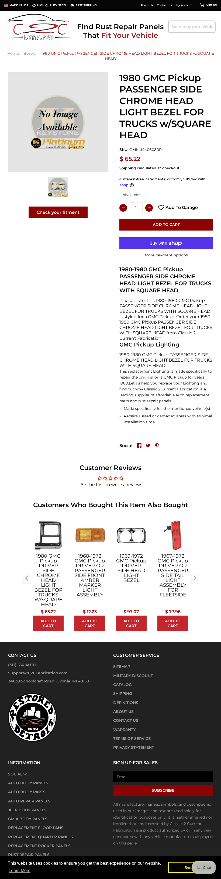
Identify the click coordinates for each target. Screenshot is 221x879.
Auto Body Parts (27, 791)
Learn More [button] (19, 870)
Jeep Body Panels (27, 810)
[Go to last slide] (26, 578)
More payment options (166, 255)
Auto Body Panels (28, 783)
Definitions (125, 702)
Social (15, 774)
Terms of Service (132, 738)
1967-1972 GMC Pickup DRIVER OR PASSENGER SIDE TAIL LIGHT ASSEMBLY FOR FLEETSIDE (173, 575)
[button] (208, 5)
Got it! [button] (190, 867)
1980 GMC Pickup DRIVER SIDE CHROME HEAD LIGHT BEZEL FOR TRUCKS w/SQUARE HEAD (48, 580)
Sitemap (121, 666)
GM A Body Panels (27, 818)
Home (13, 53)
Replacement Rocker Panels (39, 845)
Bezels (29, 53)
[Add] (149, 208)
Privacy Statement (133, 747)
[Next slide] (194, 578)
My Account (184, 5)
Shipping (127, 168)
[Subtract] (123, 208)
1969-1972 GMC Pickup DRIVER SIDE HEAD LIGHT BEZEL (131, 568)
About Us (146, 5)
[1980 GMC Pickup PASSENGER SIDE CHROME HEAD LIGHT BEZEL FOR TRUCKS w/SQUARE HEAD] (58, 187)
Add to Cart (166, 224)
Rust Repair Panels (29, 854)
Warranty (124, 729)
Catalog (122, 684)
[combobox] (192, 26)
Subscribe (163, 790)
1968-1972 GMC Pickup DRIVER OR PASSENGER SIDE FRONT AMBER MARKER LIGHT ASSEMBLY (90, 575)
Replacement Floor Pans (35, 827)
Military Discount (133, 675)
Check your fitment (58, 212)
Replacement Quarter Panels (40, 837)
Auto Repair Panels (29, 801)
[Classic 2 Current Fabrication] (39, 26)
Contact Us (164, 5)
